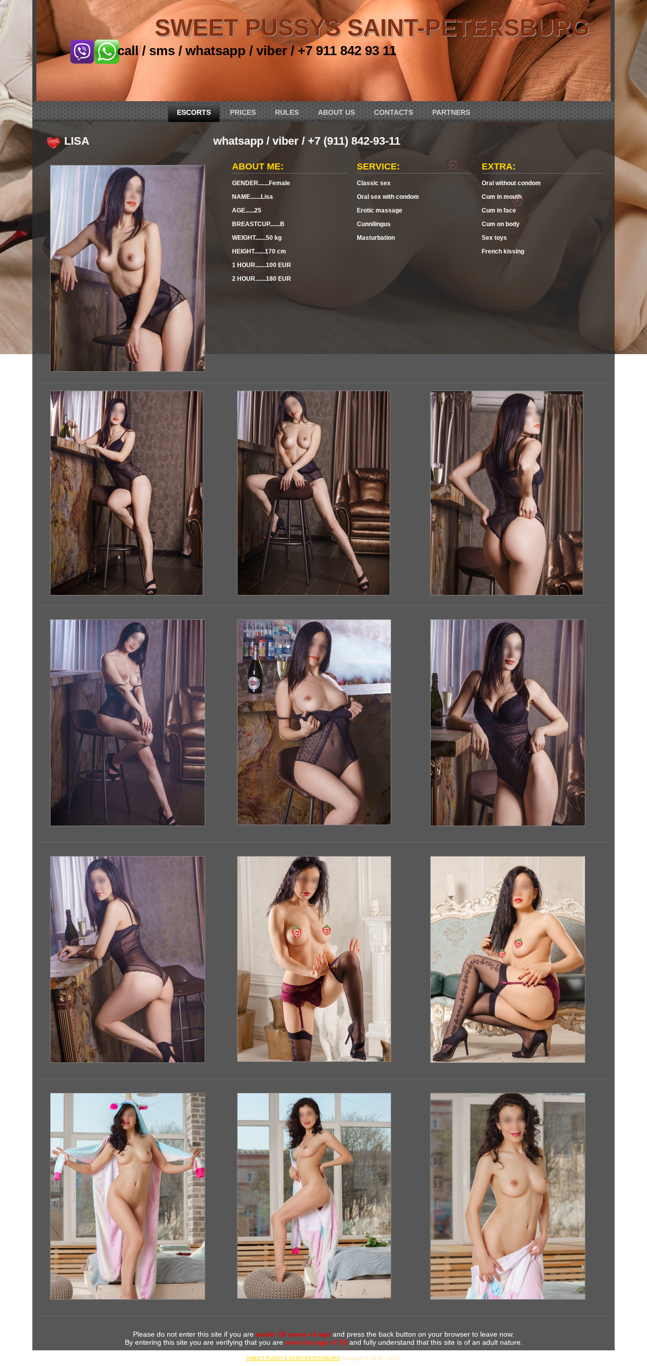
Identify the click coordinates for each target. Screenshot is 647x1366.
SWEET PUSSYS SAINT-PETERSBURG (372, 27)
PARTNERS (451, 112)
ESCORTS (194, 112)
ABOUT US (336, 112)
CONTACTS (393, 112)
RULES (287, 112)
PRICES (243, 112)
